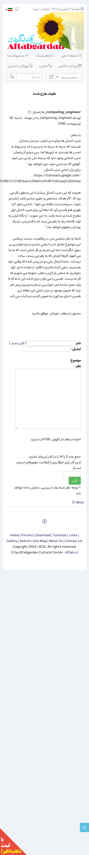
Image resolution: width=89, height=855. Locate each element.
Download (42, 535)
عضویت (45, 9)
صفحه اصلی (69, 56)
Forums (27, 535)
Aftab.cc (71, 552)
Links (73, 535)
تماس (43, 66)
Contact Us (73, 541)
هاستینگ (43, 56)
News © (78, 502)
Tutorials (60, 535)
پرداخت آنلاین (68, 66)
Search (25, 541)
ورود (35, 9)
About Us (56, 541)
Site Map (40, 541)
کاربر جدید (17, 343)
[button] (8, 9)
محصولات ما (16, 56)
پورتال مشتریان (18, 66)
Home (14, 535)
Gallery (12, 541)
